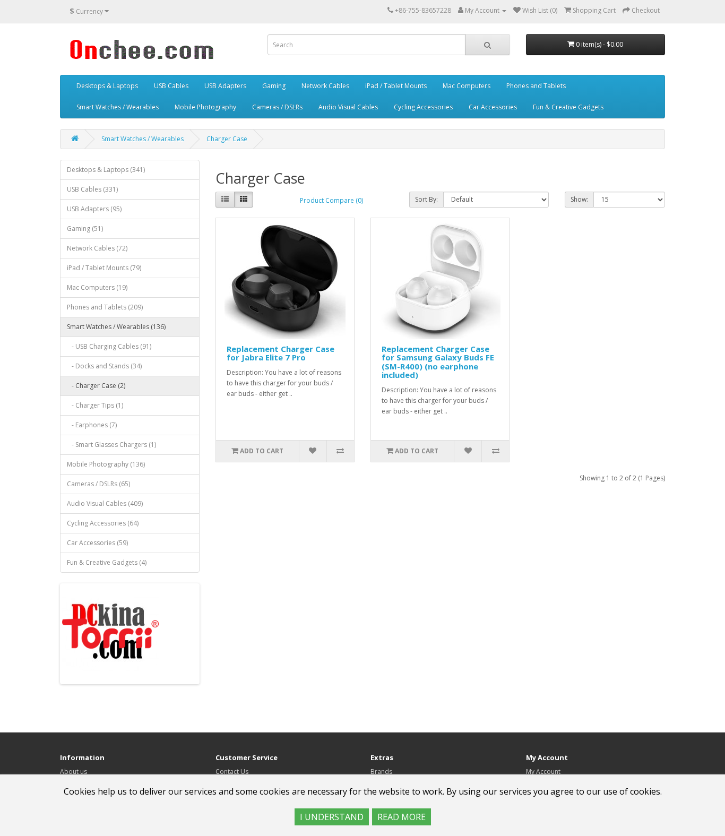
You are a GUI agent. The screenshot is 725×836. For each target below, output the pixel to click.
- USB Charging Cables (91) (109, 346)
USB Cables (171, 85)
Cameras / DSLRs (277, 106)
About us (73, 771)
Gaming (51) (85, 228)
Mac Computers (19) (97, 287)
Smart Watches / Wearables (117, 106)
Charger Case (226, 138)
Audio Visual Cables (348, 106)
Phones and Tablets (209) (105, 307)
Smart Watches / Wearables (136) (116, 326)
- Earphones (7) (92, 424)
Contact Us (231, 771)
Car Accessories (493, 106)
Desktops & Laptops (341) (106, 169)
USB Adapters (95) (94, 208)
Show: (579, 199)
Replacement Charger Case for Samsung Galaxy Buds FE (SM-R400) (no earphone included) (438, 362)
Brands (381, 771)
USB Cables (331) (92, 189)
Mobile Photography (205, 106)
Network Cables (325, 85)
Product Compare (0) (331, 200)
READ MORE (401, 817)
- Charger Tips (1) (95, 405)
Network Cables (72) (97, 248)
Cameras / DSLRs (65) (98, 483)
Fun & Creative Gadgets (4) (106, 562)
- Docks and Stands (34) (104, 365)
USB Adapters (225, 85)
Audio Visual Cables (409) (105, 503)
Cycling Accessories (423, 106)
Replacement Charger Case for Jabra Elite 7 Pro (280, 353)
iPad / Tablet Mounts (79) (104, 267)
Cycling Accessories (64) (103, 523)
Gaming (274, 85)
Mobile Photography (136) (106, 464)
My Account (543, 771)
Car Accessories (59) (97, 542)
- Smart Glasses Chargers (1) (111, 444)
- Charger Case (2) (96, 385)
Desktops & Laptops (107, 85)
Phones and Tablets (536, 85)
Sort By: (426, 199)
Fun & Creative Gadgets (568, 106)
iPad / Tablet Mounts (396, 85)
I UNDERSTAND (332, 817)
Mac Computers (466, 85)
